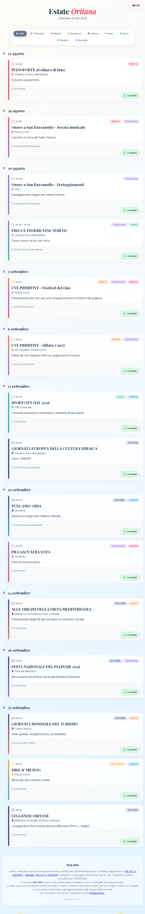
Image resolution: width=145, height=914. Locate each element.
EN (138, 5)
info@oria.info (96, 893)
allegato (29, 875)
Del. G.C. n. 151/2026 (47, 875)
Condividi (132, 95)
